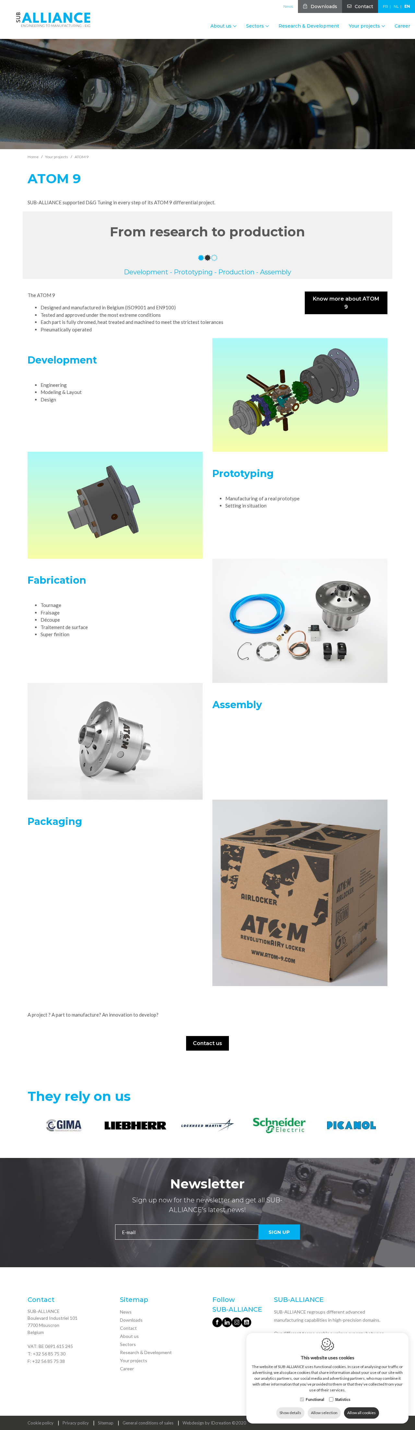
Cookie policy (40, 1422)
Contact (364, 6)
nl (396, 6)
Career (402, 26)
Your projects (133, 1360)
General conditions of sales (148, 1422)
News (288, 6)
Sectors (128, 1344)
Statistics (342, 1399)
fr (385, 6)
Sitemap (105, 1422)
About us (129, 1336)
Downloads (324, 6)
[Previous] (33, 1126)
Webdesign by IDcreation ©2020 (214, 1422)
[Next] (381, 1126)
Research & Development (309, 26)
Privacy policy (76, 1422)
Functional (315, 1399)
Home (33, 156)
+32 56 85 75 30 (49, 1353)
